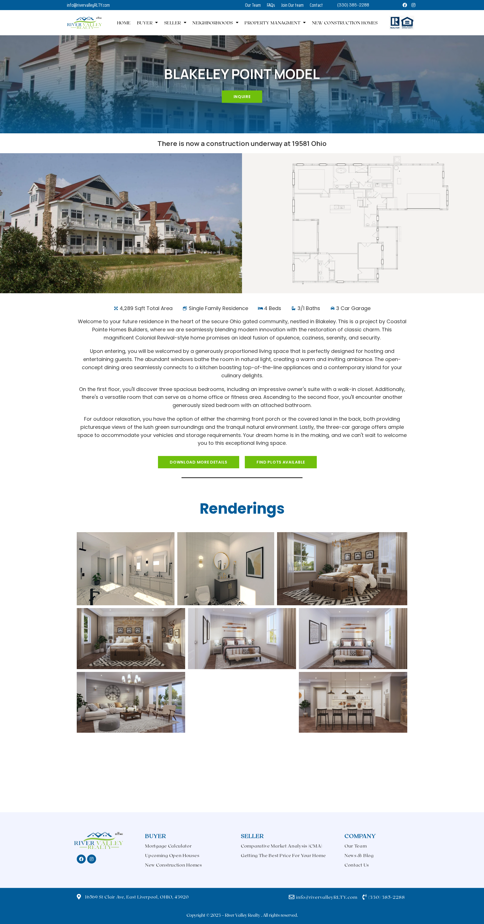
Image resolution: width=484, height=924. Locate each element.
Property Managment (272, 22)
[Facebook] (405, 5)
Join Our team (292, 5)
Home (124, 22)
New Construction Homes (345, 22)
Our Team (253, 5)
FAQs (271, 5)
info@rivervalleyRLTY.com (88, 5)
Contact (316, 5)
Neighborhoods (212, 22)
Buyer (145, 22)
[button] (198, 462)
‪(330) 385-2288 (353, 5)
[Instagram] (413, 5)
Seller (172, 22)
